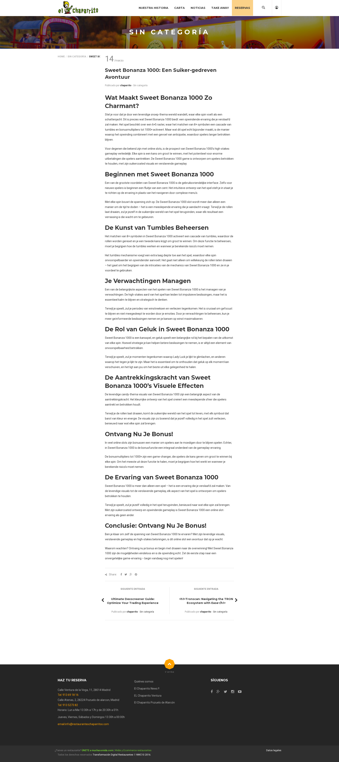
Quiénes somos (143, 681)
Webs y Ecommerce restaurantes (133, 750)
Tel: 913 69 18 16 (68, 694)
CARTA (179, 8)
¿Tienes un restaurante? (84, 750)
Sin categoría (76, 56)
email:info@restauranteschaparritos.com (83, 724)
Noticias (198, 8)
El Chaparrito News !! (146, 688)
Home (61, 56)
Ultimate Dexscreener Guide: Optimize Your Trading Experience (133, 601)
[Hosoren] (78, 7)
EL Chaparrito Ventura (147, 695)
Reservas (242, 8)
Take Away (220, 8)
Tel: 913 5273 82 (68, 705)
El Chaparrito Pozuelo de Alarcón (154, 702)
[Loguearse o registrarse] (276, 8)
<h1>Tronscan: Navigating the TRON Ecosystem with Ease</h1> (206, 601)
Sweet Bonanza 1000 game (172, 158)
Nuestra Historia (153, 8)
